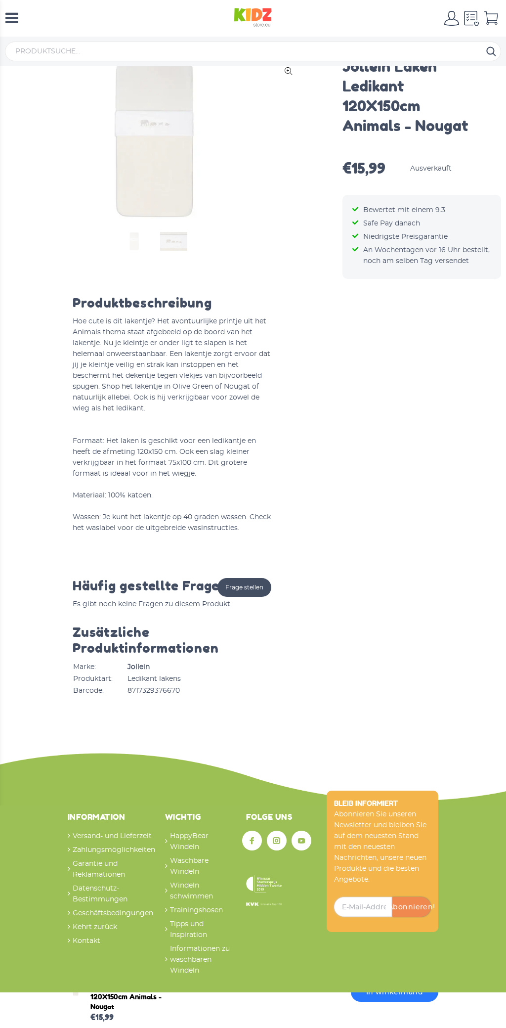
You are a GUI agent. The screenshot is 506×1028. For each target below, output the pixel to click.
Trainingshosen (196, 910)
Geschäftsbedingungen (113, 913)
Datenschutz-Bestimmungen (100, 894)
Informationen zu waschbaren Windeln (200, 959)
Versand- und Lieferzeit (112, 836)
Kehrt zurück (95, 927)
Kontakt (86, 941)
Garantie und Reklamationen (99, 869)
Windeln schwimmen (191, 891)
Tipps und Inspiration (188, 930)
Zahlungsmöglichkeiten (114, 850)
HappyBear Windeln (189, 841)
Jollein (138, 667)
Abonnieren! (411, 907)
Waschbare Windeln (189, 866)
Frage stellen (244, 587)
